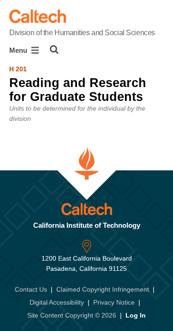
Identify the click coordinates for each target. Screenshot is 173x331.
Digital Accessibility (57, 302)
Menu (19, 50)
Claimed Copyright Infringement (102, 289)
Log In (135, 315)
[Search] (54, 49)
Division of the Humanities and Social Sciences (82, 33)
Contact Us (31, 289)
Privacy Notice (114, 302)
